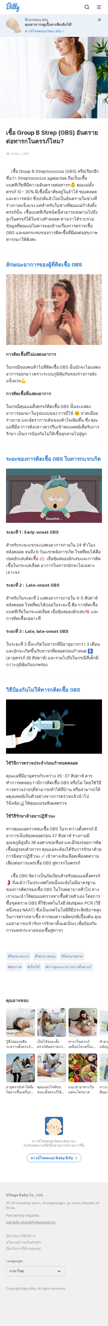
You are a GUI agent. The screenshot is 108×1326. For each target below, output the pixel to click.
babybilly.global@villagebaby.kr (31, 1222)
